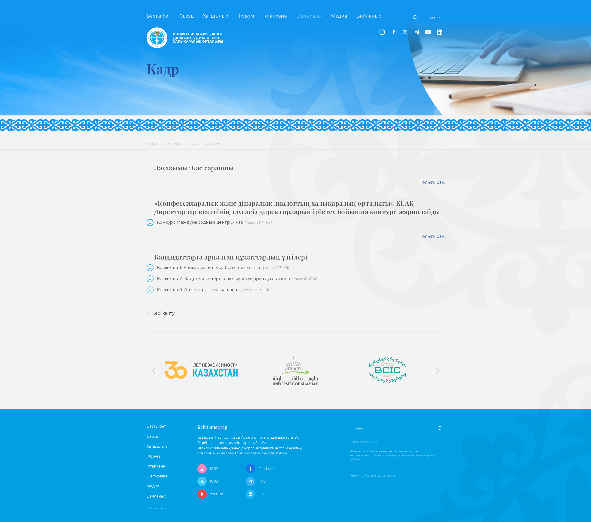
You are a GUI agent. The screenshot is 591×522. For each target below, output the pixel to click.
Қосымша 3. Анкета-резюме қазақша (213, 289)
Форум (246, 16)
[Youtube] (428, 32)
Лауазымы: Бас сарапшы (194, 167)
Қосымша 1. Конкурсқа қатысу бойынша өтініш (223, 267)
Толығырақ (432, 182)
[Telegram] (416, 32)
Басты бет (158, 16)
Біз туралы (309, 16)
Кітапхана (275, 16)
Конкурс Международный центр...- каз (214, 222)
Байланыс (368, 16)
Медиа (339, 16)
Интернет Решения (363, 475)
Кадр (194, 143)
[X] (405, 32)
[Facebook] (393, 32)
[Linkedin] (439, 32)
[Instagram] (382, 32)
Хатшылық (215, 16)
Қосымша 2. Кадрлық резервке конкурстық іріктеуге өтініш (238, 278)
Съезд (186, 16)
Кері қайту (163, 313)
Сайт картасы (156, 508)
